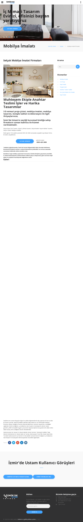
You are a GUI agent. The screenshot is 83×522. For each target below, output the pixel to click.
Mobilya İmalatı (64, 79)
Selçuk (61, 46)
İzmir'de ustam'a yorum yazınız (18, 477)
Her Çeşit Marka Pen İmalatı (67, 92)
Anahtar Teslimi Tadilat (66, 89)
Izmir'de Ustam (52, 46)
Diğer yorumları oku (44, 477)
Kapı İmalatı (63, 84)
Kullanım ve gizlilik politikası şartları (27, 519)
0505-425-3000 (42, 142)
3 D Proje (62, 82)
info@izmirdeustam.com (64, 499)
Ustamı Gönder (12, 28)
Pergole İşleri (63, 87)
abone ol (34, 512)
